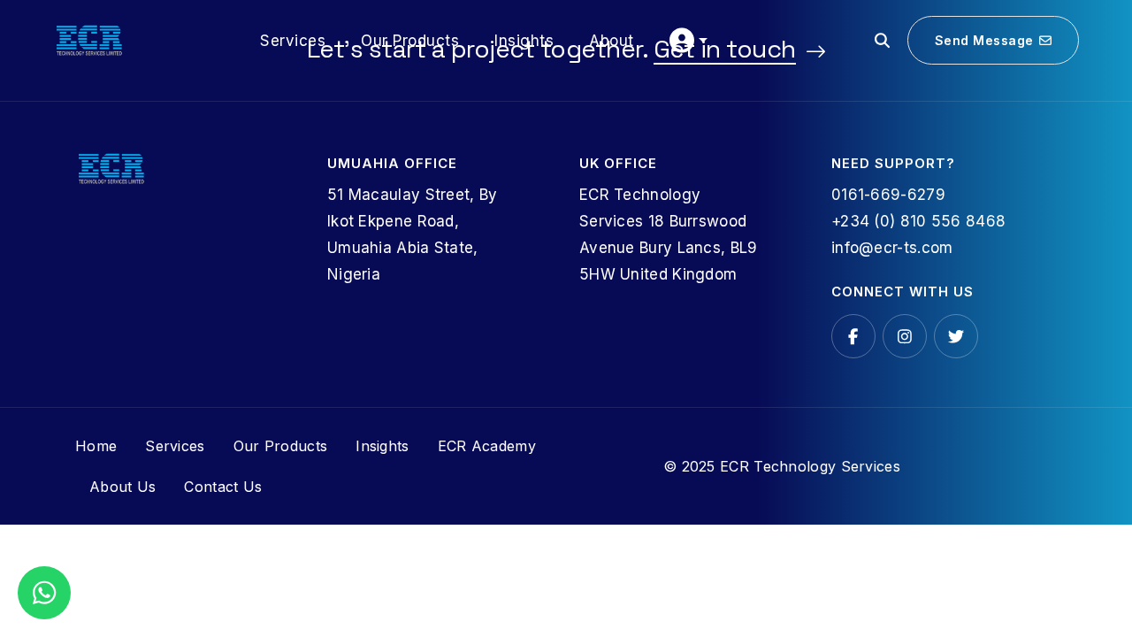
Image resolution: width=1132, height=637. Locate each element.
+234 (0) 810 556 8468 (918, 221)
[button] (688, 40)
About (611, 41)
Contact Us (223, 486)
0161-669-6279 (888, 194)
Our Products (410, 41)
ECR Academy (487, 446)
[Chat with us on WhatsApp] (45, 593)
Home (96, 446)
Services (292, 41)
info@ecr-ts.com (892, 248)
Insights (524, 41)
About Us (122, 486)
